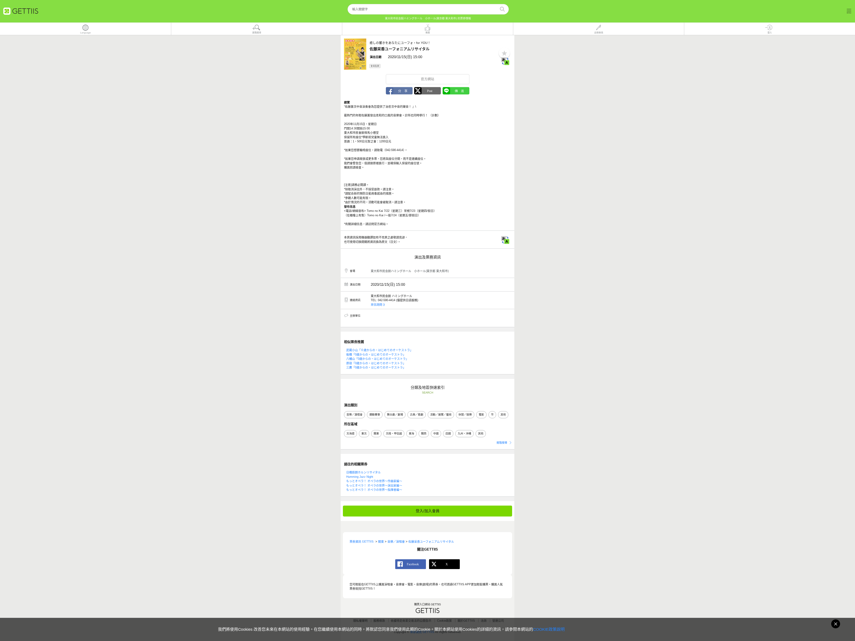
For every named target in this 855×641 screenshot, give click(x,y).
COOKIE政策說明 (549, 629)
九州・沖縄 (464, 433)
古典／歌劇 (416, 414)
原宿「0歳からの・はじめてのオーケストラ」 (376, 363)
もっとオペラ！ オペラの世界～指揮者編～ (374, 489)
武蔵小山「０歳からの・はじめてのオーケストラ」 (379, 350)
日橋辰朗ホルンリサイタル (363, 472)
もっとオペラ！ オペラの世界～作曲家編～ (374, 481)
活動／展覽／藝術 (441, 414)
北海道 (350, 433)
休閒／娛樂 (465, 414)
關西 (423, 433)
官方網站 (427, 79)
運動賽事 (374, 414)
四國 (448, 433)
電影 (481, 414)
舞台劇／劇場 (395, 414)
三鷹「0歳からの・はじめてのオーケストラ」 (376, 367)
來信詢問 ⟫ (378, 304)
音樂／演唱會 (354, 414)
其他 (503, 414)
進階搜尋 (502, 442)
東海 (411, 433)
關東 (376, 433)
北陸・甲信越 (394, 433)
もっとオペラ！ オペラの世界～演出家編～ (374, 485)
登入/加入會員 (428, 511)
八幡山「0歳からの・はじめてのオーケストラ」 (377, 358)
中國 (436, 433)
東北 (364, 433)
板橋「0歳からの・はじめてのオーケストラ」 (376, 354)
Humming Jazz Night (359, 476)
